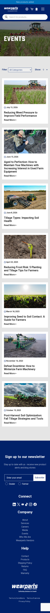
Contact (25, 556)
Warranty (25, 573)
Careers (25, 526)
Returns (25, 566)
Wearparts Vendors (25, 540)
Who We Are (25, 537)
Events (25, 533)
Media (25, 530)
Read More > (10, 120)
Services (25, 523)
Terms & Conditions (17, 598)
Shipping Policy (25, 563)
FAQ (25, 570)
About (25, 520)
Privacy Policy (24, 601)
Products (25, 559)
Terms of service (33, 598)
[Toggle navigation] (43, 9)
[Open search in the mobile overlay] (25, 17)
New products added (25, 2)
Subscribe (39, 477)
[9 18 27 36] (45, 70)
